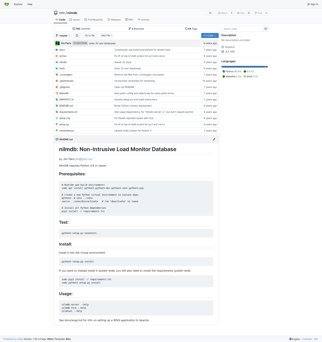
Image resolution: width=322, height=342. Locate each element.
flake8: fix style (122, 62)
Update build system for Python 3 (132, 130)
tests (62, 68)
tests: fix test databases (102, 43)
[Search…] (265, 29)
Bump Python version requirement (133, 105)
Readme (230, 47)
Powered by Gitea (13, 338)
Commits (83, 28)
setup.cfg (64, 118)
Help (30, 4)
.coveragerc (66, 74)
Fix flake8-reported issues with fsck (134, 118)
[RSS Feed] (210, 12)
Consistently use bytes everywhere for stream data (142, 49)
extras (62, 55)
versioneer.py (66, 130)
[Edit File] (214, 139)
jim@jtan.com (84, 159)
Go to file (90, 35)
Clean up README (124, 87)
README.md (66, 105)
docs (62, 49)
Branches (138, 28)
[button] (77, 35)
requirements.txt (68, 111)
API (316, 338)
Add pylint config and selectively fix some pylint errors (144, 93)
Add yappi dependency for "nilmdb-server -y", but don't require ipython (153, 111)
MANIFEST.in (66, 99)
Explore (18, 4)
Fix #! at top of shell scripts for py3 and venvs (139, 55)
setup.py (64, 124)
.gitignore (64, 87)
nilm (62, 13)
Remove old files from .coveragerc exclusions (139, 74)
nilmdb (72, 13)
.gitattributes (66, 80)
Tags (192, 28)
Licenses (307, 338)
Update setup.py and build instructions (135, 99)
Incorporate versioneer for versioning (134, 80)
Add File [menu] (105, 35)
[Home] (6, 4)
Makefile (64, 93)
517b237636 (80, 43)
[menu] (294, 339)
